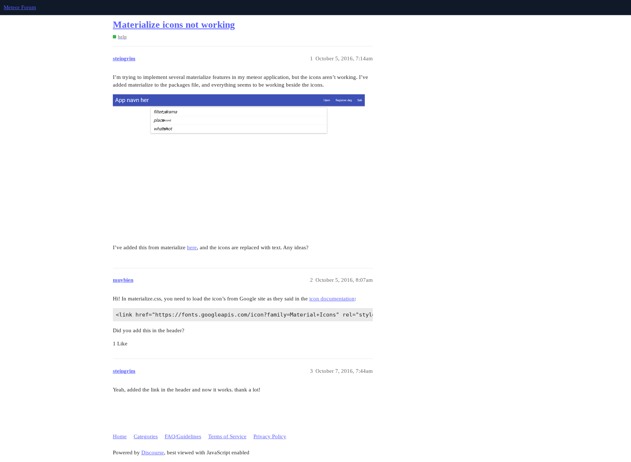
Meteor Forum (20, 7)
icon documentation (332, 299)
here (192, 247)
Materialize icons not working (174, 24)
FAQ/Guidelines (183, 436)
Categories (146, 436)
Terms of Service (227, 436)
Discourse (152, 452)
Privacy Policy (269, 436)
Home (120, 436)
